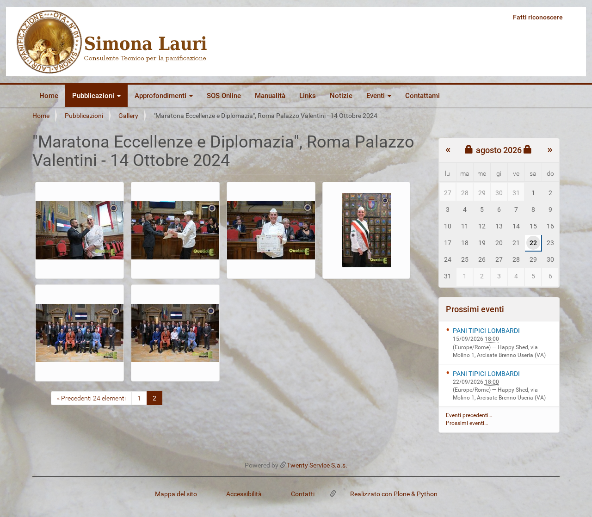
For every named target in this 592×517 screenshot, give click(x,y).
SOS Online (224, 96)
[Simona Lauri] (112, 41)
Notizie (341, 96)
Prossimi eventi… (467, 423)
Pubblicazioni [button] (94, 96)
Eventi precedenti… (469, 415)
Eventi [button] (376, 96)
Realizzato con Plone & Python (394, 494)
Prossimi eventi (475, 309)
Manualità (270, 96)
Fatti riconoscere (538, 17)
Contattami (422, 96)
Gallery (128, 115)
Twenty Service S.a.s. (317, 465)
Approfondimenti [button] (161, 96)
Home (48, 96)
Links (307, 96)
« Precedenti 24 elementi (91, 398)
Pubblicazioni (84, 115)
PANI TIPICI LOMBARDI (486, 330)
